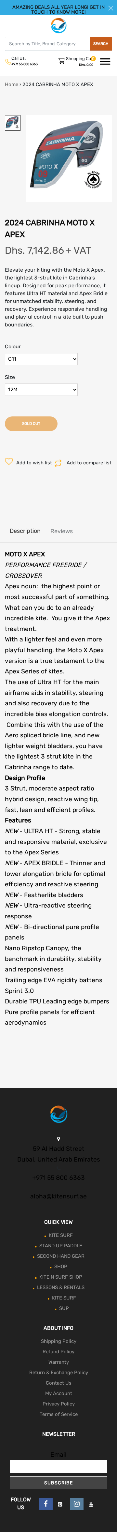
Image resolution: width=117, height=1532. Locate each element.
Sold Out (31, 423)
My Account (58, 1393)
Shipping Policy (58, 1341)
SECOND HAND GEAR (60, 1256)
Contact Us (59, 1383)
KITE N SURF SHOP (60, 1277)
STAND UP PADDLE (60, 1246)
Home (11, 84)
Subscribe (58, 1483)
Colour (13, 346)
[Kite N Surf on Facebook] (46, 1504)
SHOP (60, 1266)
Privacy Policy (59, 1404)
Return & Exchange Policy (58, 1372)
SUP (64, 1308)
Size (10, 377)
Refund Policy (58, 1352)
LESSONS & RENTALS (60, 1287)
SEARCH (101, 43)
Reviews (61, 531)
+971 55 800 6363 (24, 64)
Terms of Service (59, 1414)
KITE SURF (61, 1235)
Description (25, 530)
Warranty (58, 1362)
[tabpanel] (69, 158)
